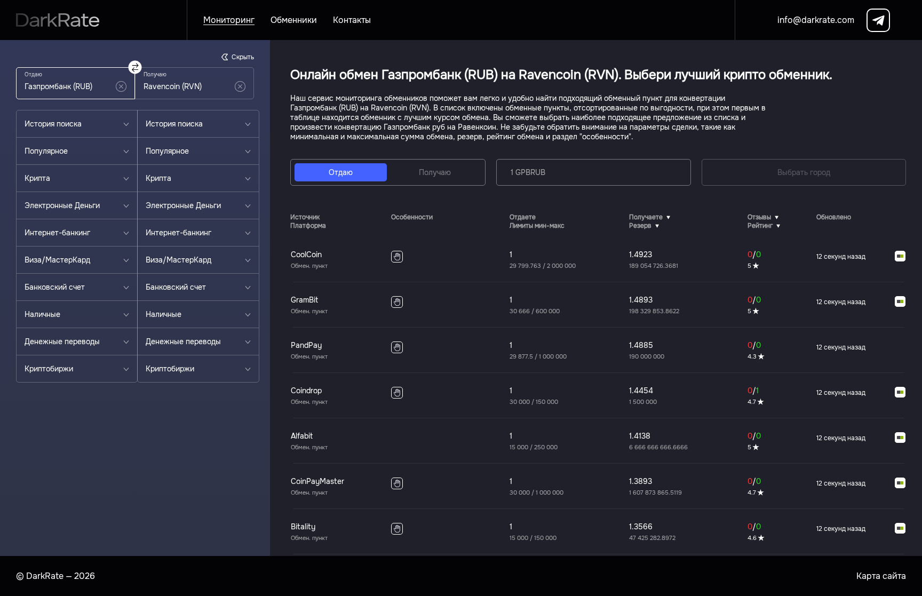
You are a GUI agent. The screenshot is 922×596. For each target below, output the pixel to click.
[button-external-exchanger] (900, 257)
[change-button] (135, 67)
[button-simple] (121, 86)
